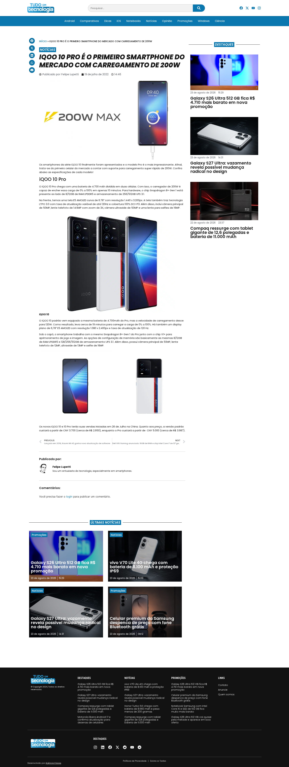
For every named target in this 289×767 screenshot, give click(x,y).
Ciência (220, 21)
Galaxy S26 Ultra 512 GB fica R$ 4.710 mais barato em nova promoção (95, 686)
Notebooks (133, 21)
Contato (223, 685)
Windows (204, 21)
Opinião (167, 21)
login (69, 496)
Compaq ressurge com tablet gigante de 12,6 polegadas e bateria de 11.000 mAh (96, 708)
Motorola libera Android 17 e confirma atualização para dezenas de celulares (94, 719)
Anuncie (222, 689)
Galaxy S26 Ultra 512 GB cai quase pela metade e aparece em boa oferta (191, 719)
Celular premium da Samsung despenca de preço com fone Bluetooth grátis (189, 697)
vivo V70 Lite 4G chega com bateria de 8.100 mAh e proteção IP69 (144, 686)
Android (69, 21)
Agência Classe (53, 763)
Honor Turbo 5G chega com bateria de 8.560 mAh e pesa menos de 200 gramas (141, 708)
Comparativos (89, 21)
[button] (32, 41)
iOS (119, 21)
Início (43, 41)
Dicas (107, 21)
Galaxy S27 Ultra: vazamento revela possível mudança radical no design (98, 697)
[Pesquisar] (199, 8)
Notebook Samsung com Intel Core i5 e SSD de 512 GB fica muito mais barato (189, 708)
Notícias (151, 21)
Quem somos (226, 694)
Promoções (184, 21)
